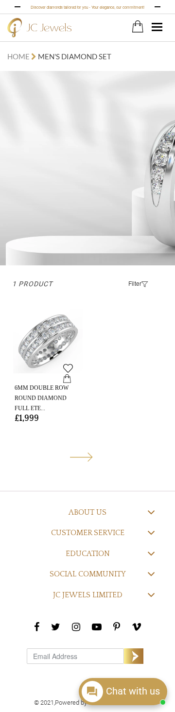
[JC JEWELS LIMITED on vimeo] (136, 626)
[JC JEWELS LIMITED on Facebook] (36, 626)
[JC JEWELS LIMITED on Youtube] (97, 626)
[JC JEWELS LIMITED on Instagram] (76, 626)
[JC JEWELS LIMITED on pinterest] (116, 626)
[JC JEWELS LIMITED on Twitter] (55, 626)
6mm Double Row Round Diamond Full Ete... (42, 398)
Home (19, 56)
